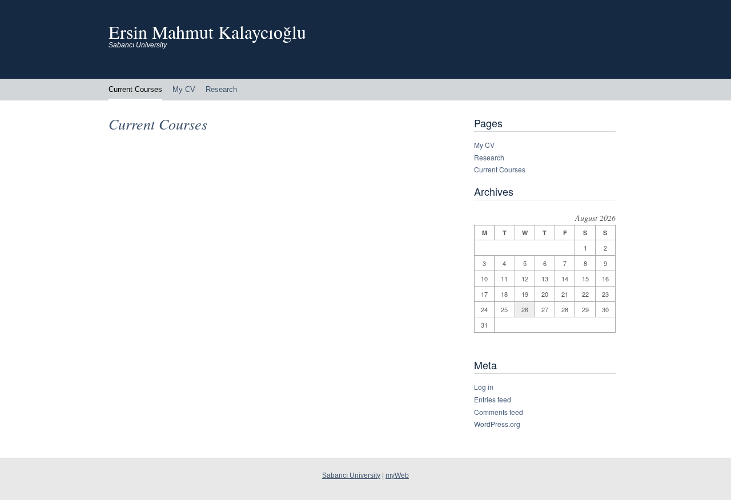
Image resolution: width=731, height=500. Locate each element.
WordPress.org (497, 424)
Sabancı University (351, 475)
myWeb (397, 475)
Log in (483, 387)
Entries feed (492, 399)
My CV (183, 89)
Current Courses (135, 89)
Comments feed (498, 412)
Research (221, 89)
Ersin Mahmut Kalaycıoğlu (207, 31)
